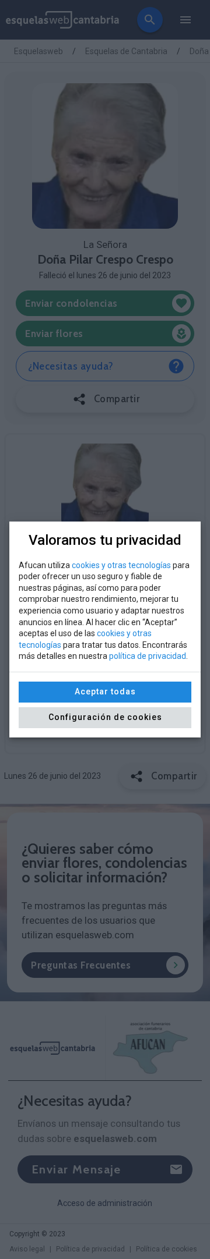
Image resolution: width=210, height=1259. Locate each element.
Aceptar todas (105, 691)
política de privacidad (147, 656)
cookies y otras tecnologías (121, 565)
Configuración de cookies (105, 717)
